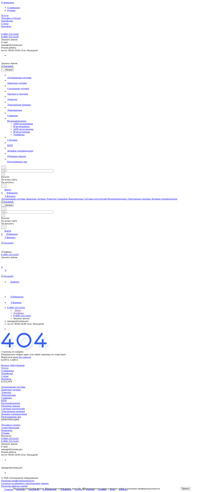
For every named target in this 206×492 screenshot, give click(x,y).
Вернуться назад (9, 357)
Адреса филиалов (10, 427)
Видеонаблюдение (10, 403)
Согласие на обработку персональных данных (25, 483)
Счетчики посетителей (13, 408)
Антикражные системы (13, 387)
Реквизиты (6, 430)
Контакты (6, 379)
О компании (13, 7)
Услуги (4, 368)
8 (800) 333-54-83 (10, 34)
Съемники (6, 398)
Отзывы (11, 10)
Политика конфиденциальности (17, 480)
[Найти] (3, 186)
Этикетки (6, 392)
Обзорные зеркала (10, 406)
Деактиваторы (8, 395)
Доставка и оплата (10, 425)
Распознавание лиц (11, 416)
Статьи (4, 376)
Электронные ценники (13, 411)
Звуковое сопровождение (14, 414)
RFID (4, 400)
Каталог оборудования (12, 365)
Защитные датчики (11, 389)
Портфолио (7, 373)
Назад (17, 310)
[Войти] (2, 264)
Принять (185, 488)
